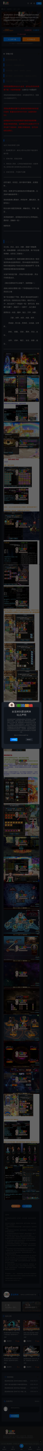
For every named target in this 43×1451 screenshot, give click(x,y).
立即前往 (13, 739)
